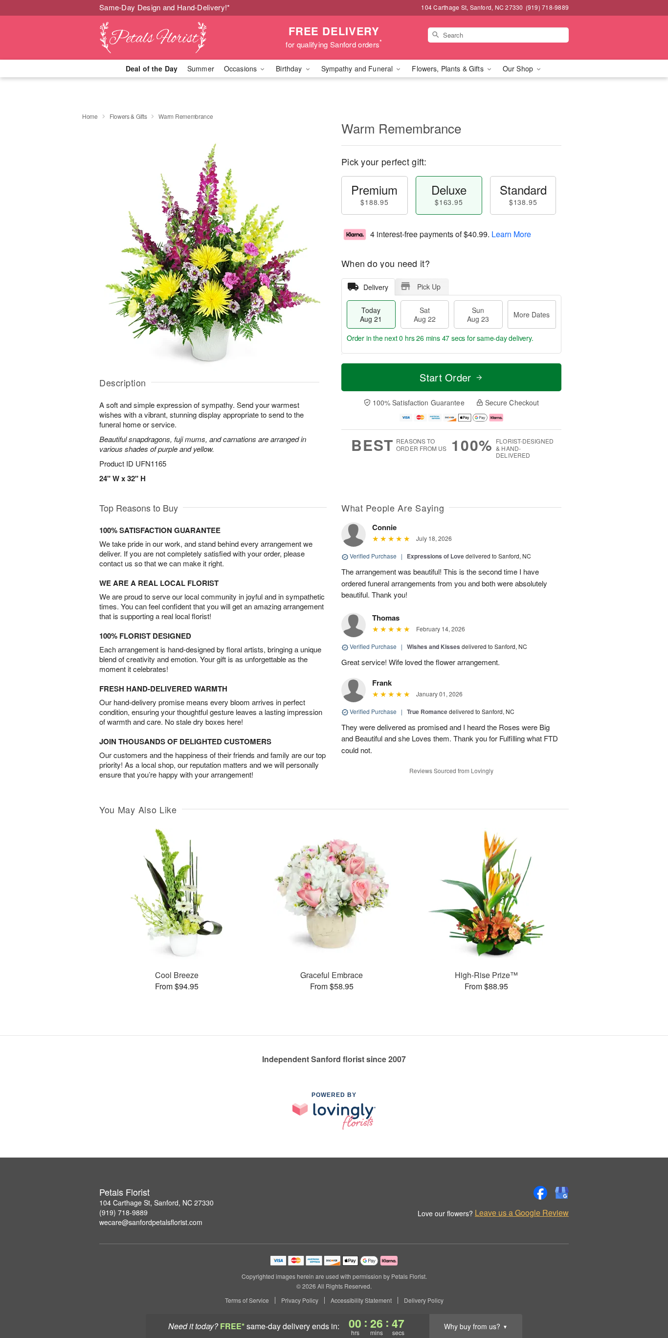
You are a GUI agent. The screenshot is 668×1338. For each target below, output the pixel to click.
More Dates (531, 314)
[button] (642, 1296)
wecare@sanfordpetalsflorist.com (150, 1222)
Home (90, 116)
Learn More (511, 234)
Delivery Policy (424, 1300)
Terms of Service (247, 1300)
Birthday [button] (290, 68)
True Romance (427, 711)
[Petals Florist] (169, 38)
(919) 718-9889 (123, 1212)
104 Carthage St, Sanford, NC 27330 (156, 1202)
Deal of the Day (152, 68)
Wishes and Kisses (433, 646)
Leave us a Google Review (522, 1212)
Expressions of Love (435, 556)
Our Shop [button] (519, 68)
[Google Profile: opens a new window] (562, 1193)
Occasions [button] (241, 68)
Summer (200, 68)
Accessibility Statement (361, 1300)
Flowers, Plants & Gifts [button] (448, 68)
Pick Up (429, 286)
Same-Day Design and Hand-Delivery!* (164, 7)
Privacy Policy (299, 1300)
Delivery (375, 287)
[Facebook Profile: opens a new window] (540, 1193)
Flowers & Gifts (128, 116)
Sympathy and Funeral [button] (358, 68)
